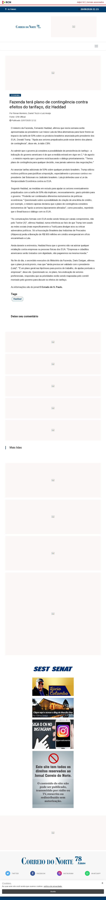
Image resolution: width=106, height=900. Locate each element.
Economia (15, 95)
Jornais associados (95, 2)
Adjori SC (81, 2)
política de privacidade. (53, 886)
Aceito (53, 891)
